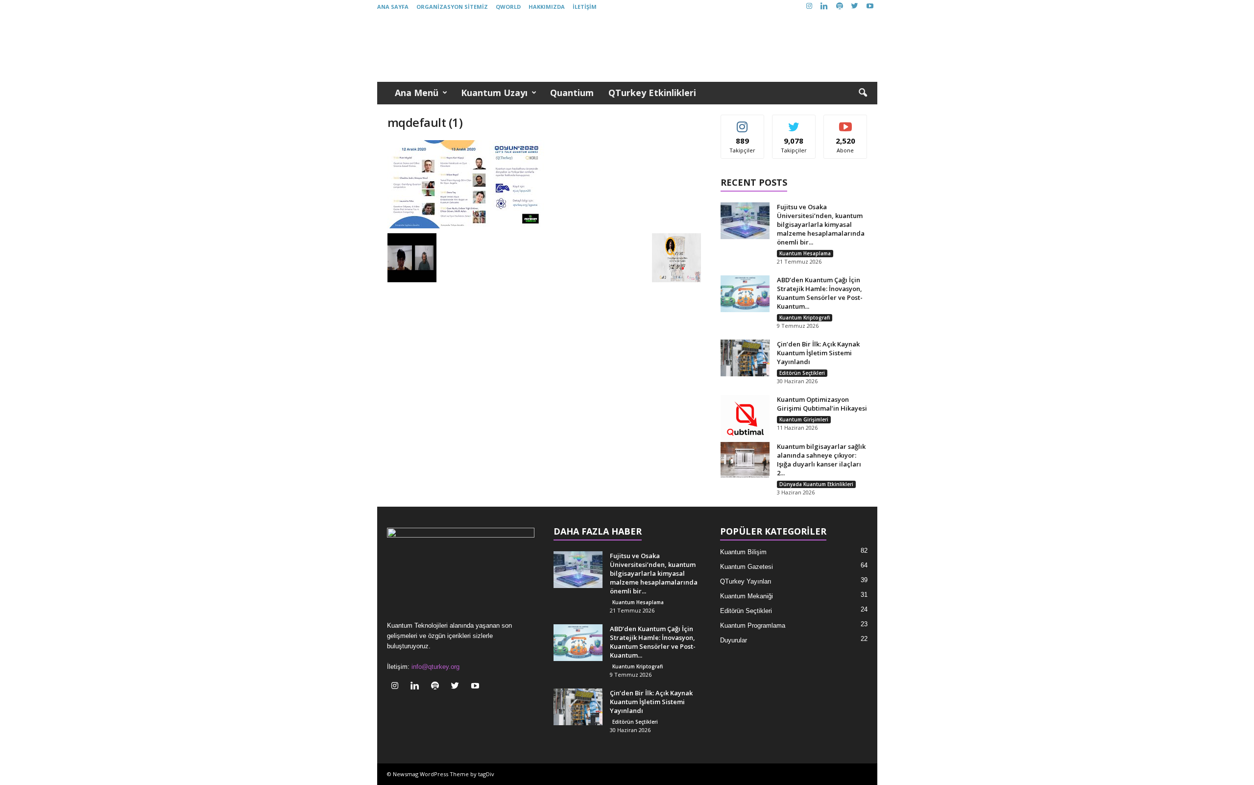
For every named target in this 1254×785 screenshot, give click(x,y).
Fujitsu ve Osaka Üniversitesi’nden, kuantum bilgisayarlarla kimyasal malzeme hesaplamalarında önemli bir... (821, 224)
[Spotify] (839, 6)
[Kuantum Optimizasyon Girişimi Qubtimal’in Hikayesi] (745, 419)
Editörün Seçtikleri (802, 372)
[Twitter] (855, 6)
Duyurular (733, 640)
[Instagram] (809, 6)
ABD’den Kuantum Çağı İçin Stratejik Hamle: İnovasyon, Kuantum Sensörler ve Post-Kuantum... (820, 293)
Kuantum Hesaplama (805, 253)
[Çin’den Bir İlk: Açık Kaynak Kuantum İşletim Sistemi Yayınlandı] (745, 358)
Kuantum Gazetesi (746, 566)
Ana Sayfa (393, 6)
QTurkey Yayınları (746, 581)
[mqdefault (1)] (544, 184)
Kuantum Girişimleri (803, 419)
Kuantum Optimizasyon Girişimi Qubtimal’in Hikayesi (822, 404)
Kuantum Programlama (752, 625)
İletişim (585, 6)
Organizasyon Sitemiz (452, 6)
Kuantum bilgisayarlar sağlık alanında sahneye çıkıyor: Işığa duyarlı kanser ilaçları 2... (821, 459)
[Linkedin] (824, 6)
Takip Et (742, 122)
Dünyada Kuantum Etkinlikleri (816, 484)
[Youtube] (870, 6)
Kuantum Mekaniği (746, 596)
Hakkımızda (547, 6)
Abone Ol (846, 122)
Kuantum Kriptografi (804, 317)
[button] (862, 93)
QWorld (508, 6)
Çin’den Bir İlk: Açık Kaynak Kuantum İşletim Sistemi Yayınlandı (818, 353)
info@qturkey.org (435, 666)
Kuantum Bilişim (743, 552)
